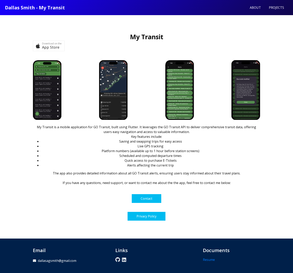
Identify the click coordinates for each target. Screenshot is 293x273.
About (255, 7)
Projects (276, 7)
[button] (49, 46)
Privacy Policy (146, 216)
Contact (146, 198)
